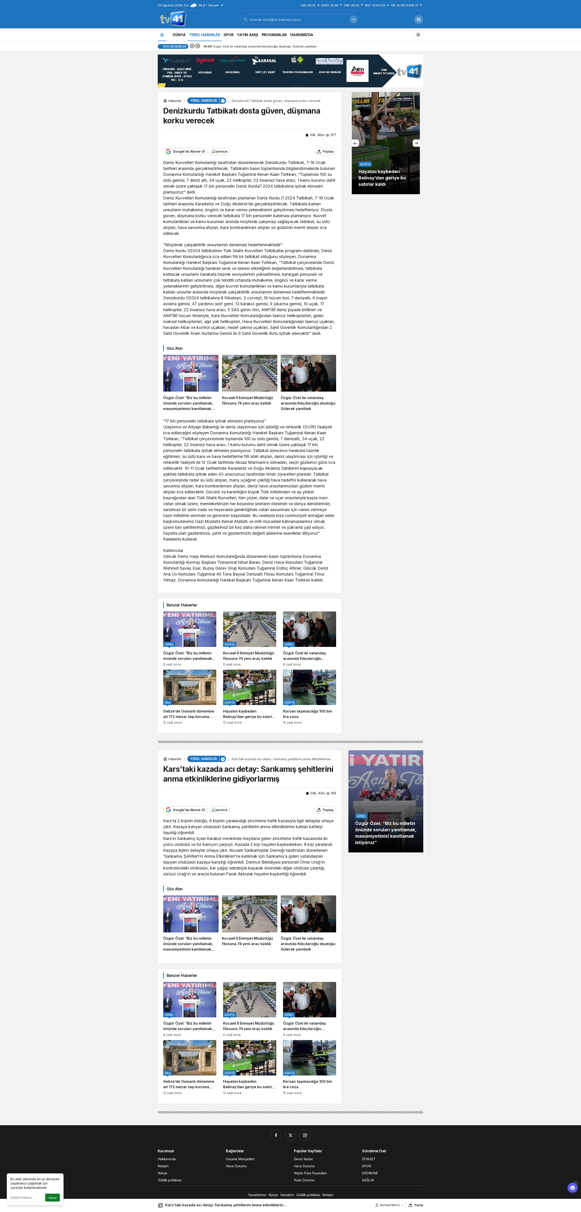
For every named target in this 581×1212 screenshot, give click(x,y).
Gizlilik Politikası (21, 1197)
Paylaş (418, 1205)
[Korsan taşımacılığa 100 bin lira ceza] (309, 697)
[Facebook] (276, 1135)
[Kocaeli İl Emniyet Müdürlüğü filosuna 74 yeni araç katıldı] (249, 383)
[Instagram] (305, 1135)
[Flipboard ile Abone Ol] (219, 151)
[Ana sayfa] (162, 35)
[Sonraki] (197, 46)
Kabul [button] (52, 1198)
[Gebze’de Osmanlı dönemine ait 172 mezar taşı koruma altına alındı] (189, 697)
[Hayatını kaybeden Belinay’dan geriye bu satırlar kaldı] (249, 697)
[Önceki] (192, 46)
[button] (418, 19)
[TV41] (172, 19)
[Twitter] (290, 1135)
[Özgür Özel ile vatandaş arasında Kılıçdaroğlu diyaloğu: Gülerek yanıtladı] (308, 383)
